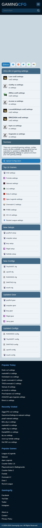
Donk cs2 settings (8, 370)
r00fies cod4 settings (17, 93)
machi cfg (9, 288)
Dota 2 (4, 480)
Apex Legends (7, 460)
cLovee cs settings (16, 101)
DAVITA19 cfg (11, 282)
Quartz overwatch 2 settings (12, 380)
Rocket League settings (14, 220)
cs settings (12, 88)
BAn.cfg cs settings (9, 422)
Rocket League (7, 484)
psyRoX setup (11, 233)
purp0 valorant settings (10, 418)
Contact (4, 515)
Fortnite (4, 474)
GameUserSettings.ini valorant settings (16, 415)
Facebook (5, 495)
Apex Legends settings (14, 199)
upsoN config (11, 350)
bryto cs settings (15, 126)
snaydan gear (11, 305)
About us (5, 512)
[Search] (38, 10)
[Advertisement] (21, 37)
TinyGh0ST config (12, 339)
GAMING (14, 4)
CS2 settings (10, 173)
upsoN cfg (9, 272)
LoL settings (10, 189)
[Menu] (38, 4)
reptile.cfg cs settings (9, 429)
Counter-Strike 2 (8, 470)
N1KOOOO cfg (11, 277)
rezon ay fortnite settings (11, 439)
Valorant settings (12, 183)
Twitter (4, 502)
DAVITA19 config (12, 344)
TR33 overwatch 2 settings (11, 383)
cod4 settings (13, 96)
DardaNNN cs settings (10, 432)
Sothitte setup (11, 254)
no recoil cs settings (9, 390)
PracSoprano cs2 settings (11, 394)
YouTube (5, 499)
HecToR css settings (9, 442)
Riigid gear (10, 316)
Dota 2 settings (11, 194)
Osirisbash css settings (10, 377)
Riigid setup (10, 249)
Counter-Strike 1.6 (8, 464)
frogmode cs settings (17, 134)
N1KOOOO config (12, 334)
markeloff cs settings (9, 373)
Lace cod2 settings (16, 76)
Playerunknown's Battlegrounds (13, 467)
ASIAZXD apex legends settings (13, 397)
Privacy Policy (7, 519)
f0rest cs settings (8, 400)
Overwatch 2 (6, 477)
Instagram (5, 505)
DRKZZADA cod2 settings (18, 117)
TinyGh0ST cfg (11, 266)
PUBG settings (11, 210)
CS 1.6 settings (11, 215)
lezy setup (9, 243)
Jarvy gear (10, 321)
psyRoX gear (10, 300)
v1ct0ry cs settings (16, 85)
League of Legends (9, 453)
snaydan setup (11, 238)
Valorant (5, 457)
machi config (10, 355)
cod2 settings (13, 79)
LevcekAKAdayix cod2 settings (21, 109)
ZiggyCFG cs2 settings (10, 412)
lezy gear (9, 311)
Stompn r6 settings (8, 387)
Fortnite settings (12, 178)
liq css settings (7, 435)
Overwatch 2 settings (13, 204)
